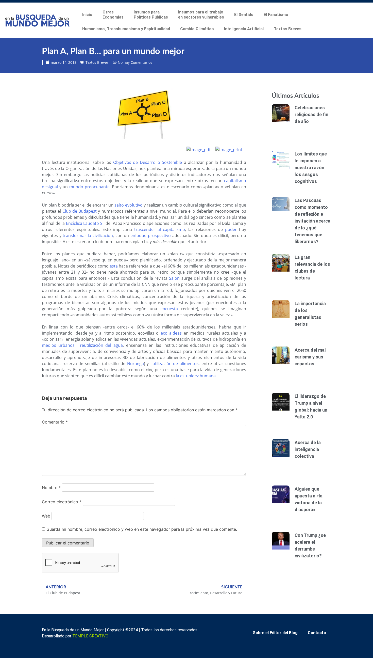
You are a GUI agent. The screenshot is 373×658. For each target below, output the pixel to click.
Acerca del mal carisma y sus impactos (310, 356)
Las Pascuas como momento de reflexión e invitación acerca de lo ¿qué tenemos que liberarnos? (312, 221)
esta (114, 266)
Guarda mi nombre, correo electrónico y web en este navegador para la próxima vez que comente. (141, 529)
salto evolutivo (128, 205)
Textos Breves (287, 28)
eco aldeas (171, 333)
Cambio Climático (197, 28)
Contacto (317, 632)
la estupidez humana (196, 376)
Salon (174, 278)
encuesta (169, 308)
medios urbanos (58, 345)
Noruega (135, 363)
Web (46, 516)
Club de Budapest (79, 211)
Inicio (87, 14)
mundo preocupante (89, 187)
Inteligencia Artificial (244, 28)
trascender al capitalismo (159, 229)
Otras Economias (113, 15)
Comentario (55, 422)
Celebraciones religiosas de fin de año (311, 114)
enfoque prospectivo (150, 235)
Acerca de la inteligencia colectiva (308, 449)
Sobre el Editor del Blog (275, 632)
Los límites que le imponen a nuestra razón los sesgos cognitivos (311, 167)
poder (231, 229)
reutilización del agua (101, 345)
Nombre (51, 487)
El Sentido (243, 14)
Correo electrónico (61, 501)
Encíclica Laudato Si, (85, 223)
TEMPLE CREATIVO (90, 636)
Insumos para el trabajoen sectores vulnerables (201, 15)
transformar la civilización (88, 235)
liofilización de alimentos (174, 363)
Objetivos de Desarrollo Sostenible (147, 162)
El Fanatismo (276, 14)
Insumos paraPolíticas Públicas (151, 15)
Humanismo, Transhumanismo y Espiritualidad (126, 28)
